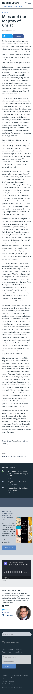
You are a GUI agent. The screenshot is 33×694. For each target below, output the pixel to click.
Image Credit (6, 441)
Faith (6, 12)
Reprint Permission (8, 682)
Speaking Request (13, 642)
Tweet (8, 36)
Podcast (10, 6)
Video (16, 6)
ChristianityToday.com (9, 684)
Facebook (6, 613)
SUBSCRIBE (8, 666)
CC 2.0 (25, 441)
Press (21, 6)
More (7, 606)
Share (18, 36)
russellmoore (8, 615)
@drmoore (7, 610)
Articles (4, 6)
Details (4, 581)
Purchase (9, 548)
